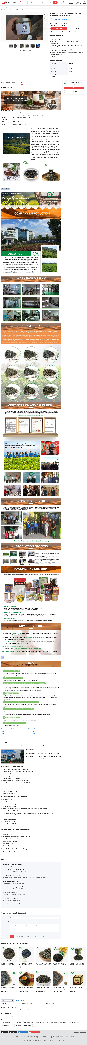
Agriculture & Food (9, 9)
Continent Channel (59, 1036)
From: (7, 917)
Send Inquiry (59, 28)
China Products (22, 1036)
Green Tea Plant (18, 1025)
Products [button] (23, 2)
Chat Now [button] (78, 28)
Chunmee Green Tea (26, 1003)
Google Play (13, 1032)
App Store (5, 1032)
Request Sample (72, 31)
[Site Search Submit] (55, 2)
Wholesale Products (43, 1036)
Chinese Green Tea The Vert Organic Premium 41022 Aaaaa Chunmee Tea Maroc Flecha (77, 964)
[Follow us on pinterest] (83, 1032)
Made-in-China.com (37, 1037)
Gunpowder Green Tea (48, 1003)
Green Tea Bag (73, 1022)
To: (8, 921)
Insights (72, 1036)
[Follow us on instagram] (79, 1032)
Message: (7, 925)
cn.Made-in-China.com (56, 1037)
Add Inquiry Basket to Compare (25, 50)
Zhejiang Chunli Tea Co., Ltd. (59, 18)
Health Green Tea (64, 1022)
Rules (85, 7)
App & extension (69, 7)
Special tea (3, 1003)
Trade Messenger (23, 1032)
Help (62, 7)
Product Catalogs (20, 1000)
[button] (51, 2)
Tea (11, 799)
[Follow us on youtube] (81, 1032)
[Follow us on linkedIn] (85, 1032)
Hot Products (15, 1036)
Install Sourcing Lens (35, 1032)
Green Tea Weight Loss (7, 1025)
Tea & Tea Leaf (18, 9)
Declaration (58, 1040)
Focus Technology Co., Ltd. (34, 1040)
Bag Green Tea (16, 1016)
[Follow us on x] (77, 1032)
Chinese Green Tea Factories (42, 1022)
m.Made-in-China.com (47, 1037)
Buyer (56, 7)
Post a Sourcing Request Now (39, 936)
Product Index (66, 1036)
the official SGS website (33, 745)
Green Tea (24, 9)
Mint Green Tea (25, 1016)
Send (12, 936)
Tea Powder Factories (28, 1022)
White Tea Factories (17, 1022)
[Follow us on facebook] (75, 1032)
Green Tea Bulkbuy (28, 1025)
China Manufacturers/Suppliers (32, 1036)
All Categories (6, 7)
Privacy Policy (64, 1040)
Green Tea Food (54, 1022)
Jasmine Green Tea (6, 1016)
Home (2, 9)
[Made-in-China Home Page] (8, 2)
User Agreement (51, 1040)
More (2, 1028)
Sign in (84, 3)
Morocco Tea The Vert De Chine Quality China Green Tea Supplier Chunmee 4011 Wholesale (60, 964)
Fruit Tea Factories (6, 1022)
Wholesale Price (51, 1036)
